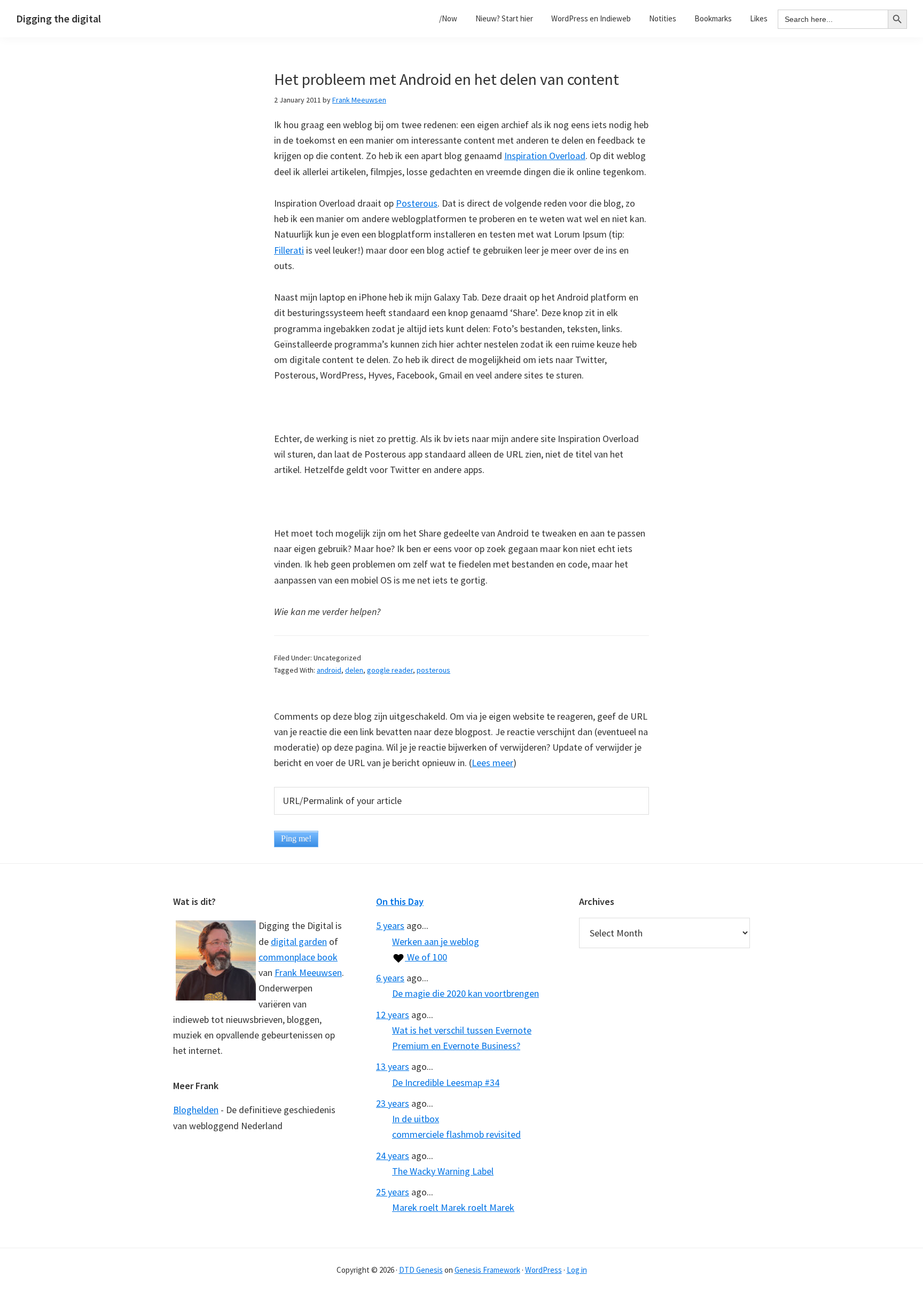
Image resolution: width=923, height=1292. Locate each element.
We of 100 (426, 957)
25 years (392, 1192)
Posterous (416, 203)
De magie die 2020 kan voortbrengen (465, 993)
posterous (433, 670)
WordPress (543, 1270)
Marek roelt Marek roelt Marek (453, 1207)
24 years (392, 1155)
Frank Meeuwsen (308, 972)
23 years (392, 1103)
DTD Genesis (421, 1270)
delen (354, 670)
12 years (392, 1015)
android (329, 670)
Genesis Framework (487, 1270)
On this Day (400, 901)
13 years (392, 1066)
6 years (390, 978)
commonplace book (298, 957)
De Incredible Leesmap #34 (445, 1082)
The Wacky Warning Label (443, 1171)
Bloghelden (195, 1110)
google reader (390, 670)
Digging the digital (58, 18)
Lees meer (492, 763)
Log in (577, 1270)
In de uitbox (415, 1119)
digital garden (299, 941)
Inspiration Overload (544, 155)
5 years (390, 925)
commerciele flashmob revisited (456, 1134)
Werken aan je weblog (435, 941)
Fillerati (289, 250)
